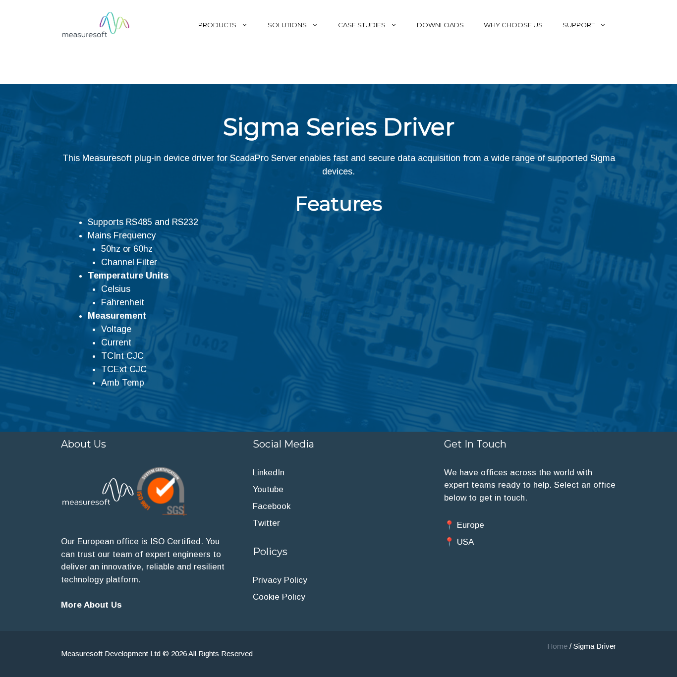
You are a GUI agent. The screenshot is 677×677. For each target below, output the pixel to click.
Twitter (266, 523)
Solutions (287, 25)
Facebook (271, 506)
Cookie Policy (279, 597)
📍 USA (459, 542)
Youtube (268, 489)
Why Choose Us (513, 25)
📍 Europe (464, 525)
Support (579, 25)
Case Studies (362, 25)
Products (217, 25)
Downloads (440, 25)
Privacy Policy (280, 580)
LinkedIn (268, 472)
